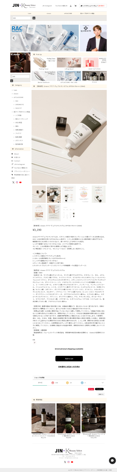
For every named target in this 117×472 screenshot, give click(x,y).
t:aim (29, 13)
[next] (75, 38)
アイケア (18, 133)
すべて (40, 382)
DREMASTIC (19, 104)
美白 (16, 126)
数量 (34, 340)
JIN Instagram (47, 6)
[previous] (13, 38)
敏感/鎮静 (18, 137)
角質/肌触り (19, 130)
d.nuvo (49, 13)
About (16, 154)
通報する (101, 394)
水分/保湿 (18, 122)
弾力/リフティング (21, 119)
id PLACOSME (68, 13)
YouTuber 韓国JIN (61, 6)
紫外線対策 (19, 144)
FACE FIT (18, 108)
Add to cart (69, 358)
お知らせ (17, 157)
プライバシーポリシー (22, 171)
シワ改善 (18, 115)
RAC (16, 101)
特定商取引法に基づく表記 (104, 470)
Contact (17, 161)
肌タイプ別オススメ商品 (87, 13)
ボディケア (19, 140)
